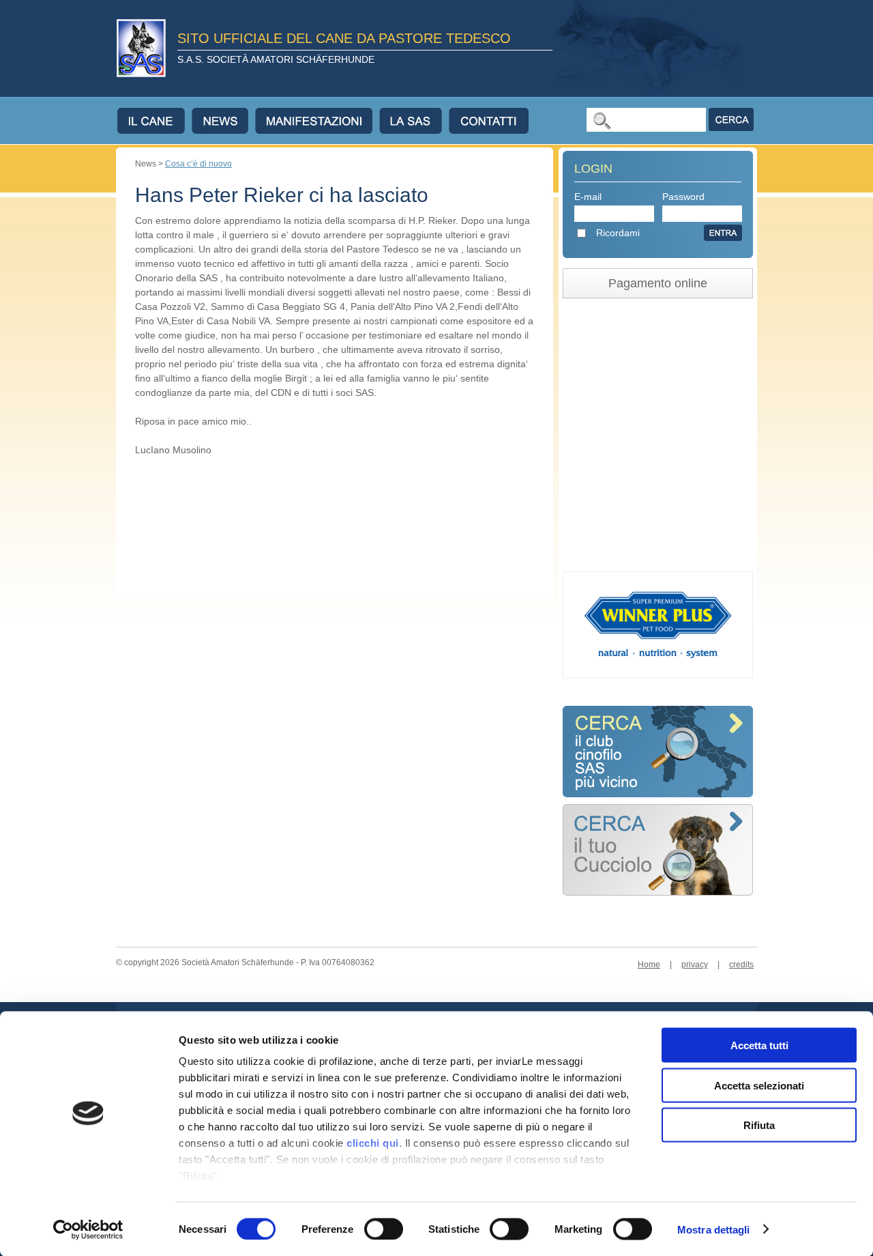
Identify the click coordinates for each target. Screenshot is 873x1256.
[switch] (383, 1229)
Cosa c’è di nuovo (198, 164)
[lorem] (658, 892)
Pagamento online (657, 283)
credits (741, 964)
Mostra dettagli (713, 1229)
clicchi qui (372, 1143)
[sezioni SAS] (658, 793)
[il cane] (154, 121)
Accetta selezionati (759, 1085)
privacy (694, 964)
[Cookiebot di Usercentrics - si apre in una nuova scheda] (88, 1229)
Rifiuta (759, 1125)
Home (649, 964)
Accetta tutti (759, 1045)
